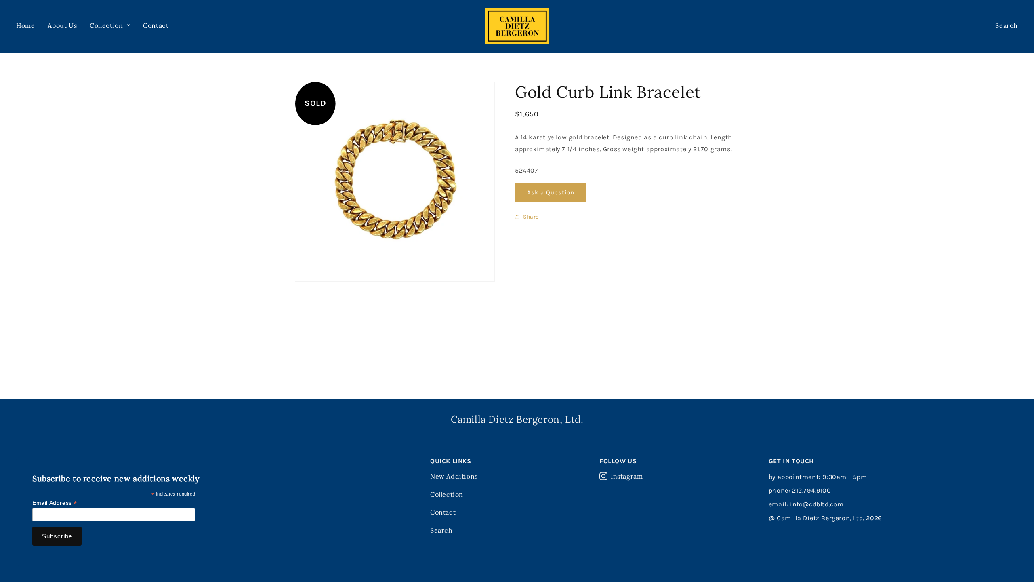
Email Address (54, 503)
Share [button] (531, 216)
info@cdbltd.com (817, 504)
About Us (62, 25)
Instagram (627, 476)
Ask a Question (550, 192)
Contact (155, 25)
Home (25, 25)
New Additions (454, 476)
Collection (446, 494)
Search (441, 530)
